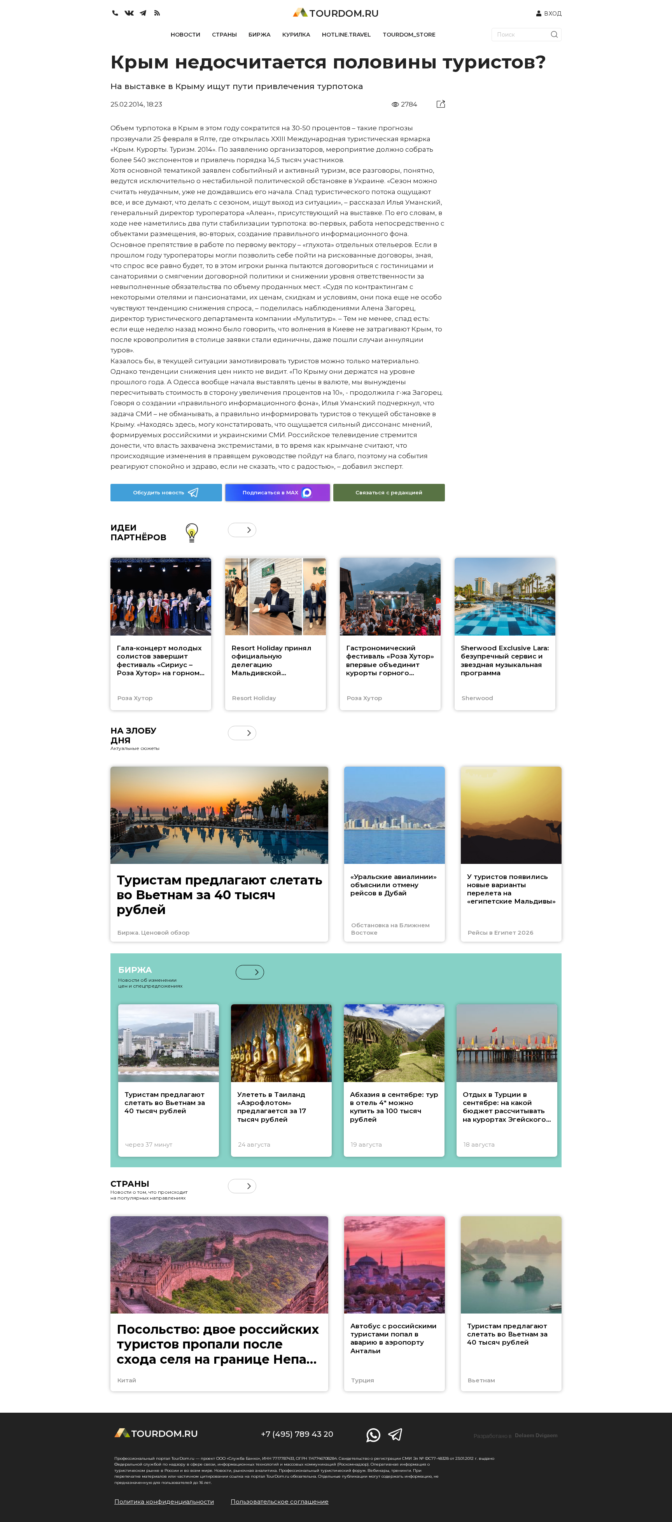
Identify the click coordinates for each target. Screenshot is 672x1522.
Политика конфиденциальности (164, 1501)
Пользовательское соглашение (280, 1501)
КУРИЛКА (296, 34)
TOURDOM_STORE (409, 34)
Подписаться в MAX (270, 492)
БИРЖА (259, 34)
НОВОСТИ (185, 34)
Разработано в (516, 1436)
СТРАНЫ (224, 34)
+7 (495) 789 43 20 (297, 1434)
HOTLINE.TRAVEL (346, 34)
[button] (235, 530)
